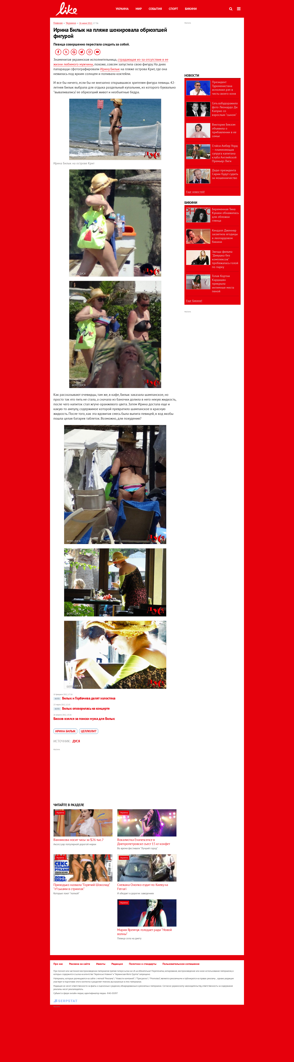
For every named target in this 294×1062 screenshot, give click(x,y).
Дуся (76, 741)
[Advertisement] (115, 775)
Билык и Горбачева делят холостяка (85, 698)
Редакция (117, 963)
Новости (191, 75)
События (155, 9)
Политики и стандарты (142, 963)
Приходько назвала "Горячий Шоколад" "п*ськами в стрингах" (81, 887)
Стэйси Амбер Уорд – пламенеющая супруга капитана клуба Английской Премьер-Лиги (225, 153)
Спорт (173, 9)
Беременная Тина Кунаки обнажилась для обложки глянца (225, 215)
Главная (58, 23)
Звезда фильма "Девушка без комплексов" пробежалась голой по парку (225, 259)
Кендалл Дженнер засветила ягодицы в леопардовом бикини (225, 236)
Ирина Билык (65, 731)
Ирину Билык (110, 69)
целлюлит (88, 731)
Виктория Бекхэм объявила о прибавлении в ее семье (224, 130)
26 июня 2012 (85, 23)
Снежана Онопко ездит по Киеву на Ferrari (142, 887)
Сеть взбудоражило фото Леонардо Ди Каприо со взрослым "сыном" (225, 109)
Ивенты (100, 963)
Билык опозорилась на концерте (82, 708)
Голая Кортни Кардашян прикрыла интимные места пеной (223, 283)
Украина (122, 9)
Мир (139, 9)
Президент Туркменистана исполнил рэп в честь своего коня (224, 88)
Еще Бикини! (194, 301)
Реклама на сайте (79, 963)
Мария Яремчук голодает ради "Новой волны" (144, 932)
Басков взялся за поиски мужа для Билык (84, 718)
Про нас (58, 963)
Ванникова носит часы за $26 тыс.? (78, 839)
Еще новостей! (195, 192)
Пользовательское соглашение (180, 963)
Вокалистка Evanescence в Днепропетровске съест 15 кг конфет (143, 841)
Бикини (191, 9)
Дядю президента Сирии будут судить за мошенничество (225, 174)
